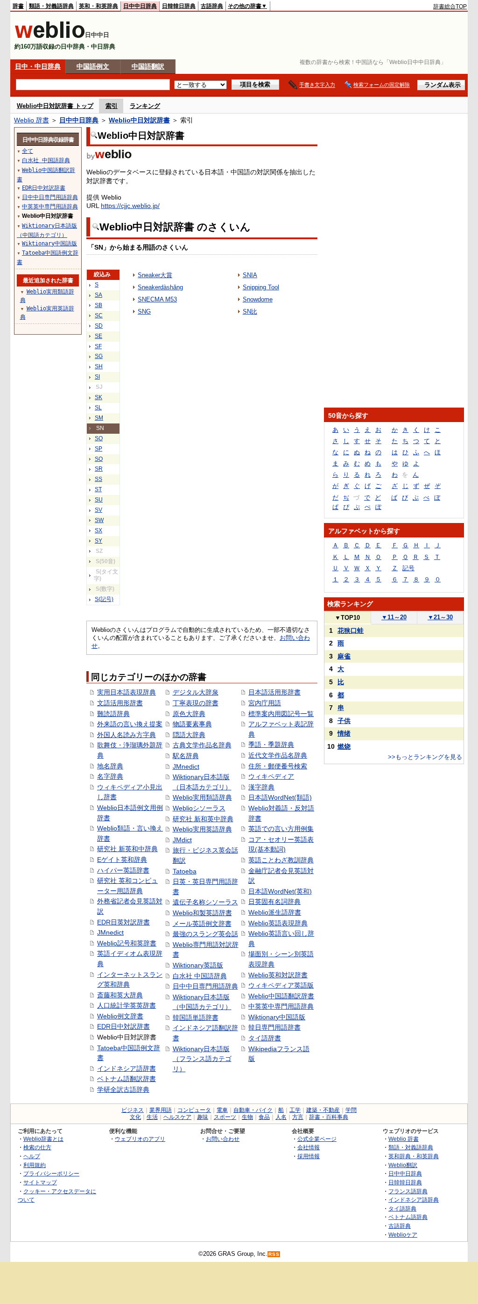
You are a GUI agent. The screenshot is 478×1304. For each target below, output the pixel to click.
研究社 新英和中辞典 (127, 849)
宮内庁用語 (264, 703)
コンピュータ (194, 1110)
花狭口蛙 (350, 630)
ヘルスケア (177, 1117)
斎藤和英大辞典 (120, 995)
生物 (247, 1117)
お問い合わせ (222, 1139)
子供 (344, 720)
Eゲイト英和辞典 (122, 859)
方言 (297, 1117)
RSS (274, 1254)
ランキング (145, 105)
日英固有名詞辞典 (274, 901)
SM (99, 418)
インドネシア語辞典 (413, 1200)
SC (99, 315)
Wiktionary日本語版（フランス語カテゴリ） (202, 1059)
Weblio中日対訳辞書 (139, 120)
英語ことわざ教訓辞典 (281, 860)
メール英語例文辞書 (202, 923)
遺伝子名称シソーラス (205, 902)
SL (98, 407)
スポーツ (225, 1117)
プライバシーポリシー (51, 1173)
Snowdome (258, 299)
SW (99, 520)
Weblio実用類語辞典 (202, 797)
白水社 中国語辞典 (200, 976)
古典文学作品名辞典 (202, 745)
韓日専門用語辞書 (274, 1027)
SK (98, 397)
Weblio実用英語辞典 (202, 829)
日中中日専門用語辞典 (205, 986)
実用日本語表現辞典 (126, 692)
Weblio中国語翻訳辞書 (281, 996)
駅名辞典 (186, 755)
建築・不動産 (323, 1110)
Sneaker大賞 (155, 275)
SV (98, 510)
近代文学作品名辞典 (277, 755)
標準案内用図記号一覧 (281, 713)
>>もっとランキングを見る (425, 756)
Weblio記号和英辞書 (126, 943)
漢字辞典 (261, 787)
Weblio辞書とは (43, 1139)
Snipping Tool (261, 287)
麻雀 (344, 656)
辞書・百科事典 (328, 1117)
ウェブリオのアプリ (140, 1139)
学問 (351, 1110)
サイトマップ (40, 1182)
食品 (264, 1117)
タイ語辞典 (402, 1208)
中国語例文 (93, 66)
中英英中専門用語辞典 (281, 1006)
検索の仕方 (37, 1147)
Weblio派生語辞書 (274, 912)
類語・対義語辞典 (51, 6)
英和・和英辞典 (98, 6)
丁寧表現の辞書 (195, 703)
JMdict (182, 840)
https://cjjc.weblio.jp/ (130, 205)
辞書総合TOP (450, 6)
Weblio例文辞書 (120, 1016)
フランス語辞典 (408, 1191)
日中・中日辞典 (38, 66)
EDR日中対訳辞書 (123, 1026)
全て (27, 151)
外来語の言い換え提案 (129, 724)
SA (98, 295)
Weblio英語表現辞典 (278, 923)
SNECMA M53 (157, 299)
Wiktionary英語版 (198, 965)
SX (98, 530)
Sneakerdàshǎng (160, 287)
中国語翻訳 (148, 66)
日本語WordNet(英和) (280, 891)
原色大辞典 (189, 713)
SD (99, 325)
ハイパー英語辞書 (123, 870)
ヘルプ (31, 1156)
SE (98, 336)
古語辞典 (212, 6)
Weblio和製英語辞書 (202, 913)
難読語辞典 (113, 713)
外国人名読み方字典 (126, 734)
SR (99, 469)
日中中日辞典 (140, 6)
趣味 (202, 1117)
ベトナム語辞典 (408, 1217)
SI (97, 376)
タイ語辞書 (264, 1038)
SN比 (250, 311)
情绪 (344, 733)
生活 (152, 1117)
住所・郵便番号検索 (277, 766)
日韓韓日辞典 (179, 6)
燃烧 (344, 746)
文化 (135, 1117)
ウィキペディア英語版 (281, 985)
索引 (111, 105)
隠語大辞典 (189, 734)
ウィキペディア (271, 776)
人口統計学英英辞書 (126, 1005)
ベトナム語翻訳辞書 (126, 1078)
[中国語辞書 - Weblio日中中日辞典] (49, 36)
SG (99, 356)
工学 (295, 1110)
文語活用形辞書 (120, 703)
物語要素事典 (192, 724)
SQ (99, 459)
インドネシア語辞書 (126, 1068)
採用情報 (308, 1156)
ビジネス (132, 1110)
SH (99, 366)
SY (98, 540)
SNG (144, 311)
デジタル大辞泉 (195, 692)
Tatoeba (185, 871)
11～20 (394, 617)
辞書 (18, 6)
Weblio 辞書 (31, 120)
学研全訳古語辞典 (123, 1089)
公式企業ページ (317, 1139)
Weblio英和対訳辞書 (278, 975)
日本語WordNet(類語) (280, 797)
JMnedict (110, 932)
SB (98, 305)
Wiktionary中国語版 (276, 1017)
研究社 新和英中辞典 (203, 819)
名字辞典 (110, 776)
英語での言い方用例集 (281, 828)
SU (99, 499)
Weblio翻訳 (402, 1165)
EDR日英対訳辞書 (123, 922)
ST (98, 489)
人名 (281, 1117)
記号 (408, 568)
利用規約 (34, 1165)
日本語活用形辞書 (274, 692)
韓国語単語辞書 (195, 1017)
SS (98, 479)
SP (98, 448)
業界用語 (160, 1110)
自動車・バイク (253, 1110)
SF (98, 346)
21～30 (440, 617)
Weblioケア (402, 1235)
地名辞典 (110, 766)
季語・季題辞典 (271, 744)
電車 (222, 1110)
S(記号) (104, 599)
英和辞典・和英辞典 (413, 1156)
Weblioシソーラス (199, 808)
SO (99, 438)
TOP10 (347, 617)
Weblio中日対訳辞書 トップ (55, 105)
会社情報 (308, 1147)
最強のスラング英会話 (205, 934)
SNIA (250, 275)
